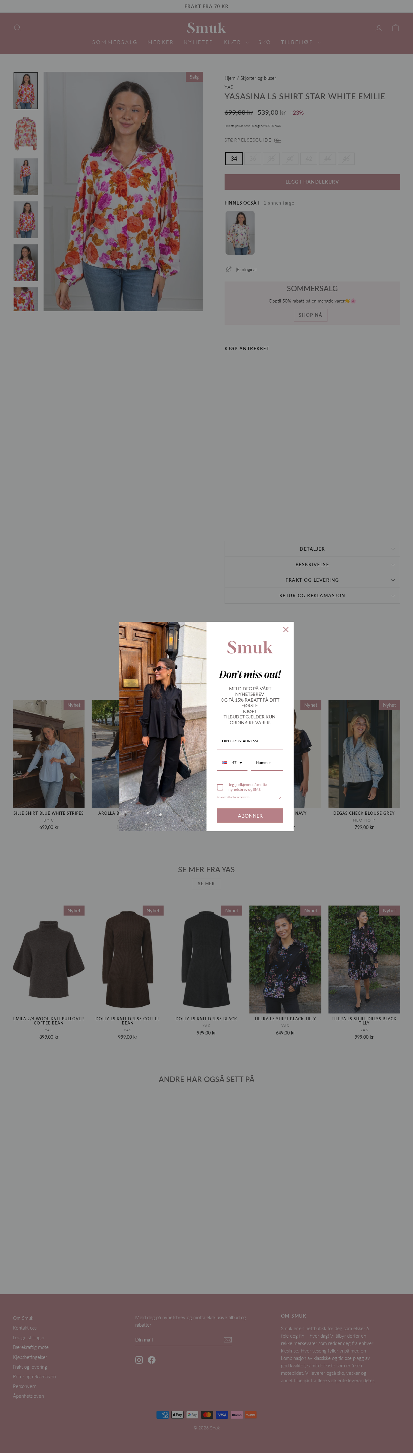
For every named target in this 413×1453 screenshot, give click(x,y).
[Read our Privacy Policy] (279, 798)
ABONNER (250, 815)
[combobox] (232, 763)
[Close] (286, 629)
